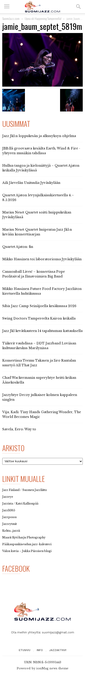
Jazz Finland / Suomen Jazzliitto (24, 490)
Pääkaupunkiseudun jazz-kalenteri (26, 544)
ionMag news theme (52, 668)
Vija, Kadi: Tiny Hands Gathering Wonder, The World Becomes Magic (41, 414)
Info (40, 650)
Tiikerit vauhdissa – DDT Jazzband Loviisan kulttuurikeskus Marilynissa (39, 345)
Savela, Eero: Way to (19, 429)
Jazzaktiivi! (57, 650)
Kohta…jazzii (11, 530)
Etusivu (24, 650)
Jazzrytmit (9, 524)
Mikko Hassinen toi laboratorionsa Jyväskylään (42, 259)
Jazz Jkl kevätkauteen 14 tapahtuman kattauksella (42, 331)
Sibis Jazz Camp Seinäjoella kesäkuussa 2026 (39, 306)
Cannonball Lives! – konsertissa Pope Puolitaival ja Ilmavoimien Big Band (33, 274)
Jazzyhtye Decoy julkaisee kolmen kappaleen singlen (39, 397)
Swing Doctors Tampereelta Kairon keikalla (38, 318)
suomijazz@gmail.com (58, 632)
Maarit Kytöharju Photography (24, 537)
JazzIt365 (8, 510)
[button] (78, 6)
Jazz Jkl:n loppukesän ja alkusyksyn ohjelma (39, 136)
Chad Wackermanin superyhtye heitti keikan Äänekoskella (39, 380)
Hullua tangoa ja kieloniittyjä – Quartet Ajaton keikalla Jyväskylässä (40, 167)
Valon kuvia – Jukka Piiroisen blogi (26, 551)
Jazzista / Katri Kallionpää (20, 503)
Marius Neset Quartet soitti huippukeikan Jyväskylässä (36, 214)
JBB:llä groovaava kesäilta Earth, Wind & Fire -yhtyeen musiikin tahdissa (41, 150)
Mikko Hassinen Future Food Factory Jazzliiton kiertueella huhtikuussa (42, 291)
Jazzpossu (9, 517)
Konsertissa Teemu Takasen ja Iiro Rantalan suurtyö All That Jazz (39, 362)
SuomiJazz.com (10, 18)
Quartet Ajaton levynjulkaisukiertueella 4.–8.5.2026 (38, 197)
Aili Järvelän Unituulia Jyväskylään (31, 183)
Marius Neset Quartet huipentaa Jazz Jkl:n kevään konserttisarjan (37, 231)
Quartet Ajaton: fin (17, 247)
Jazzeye (7, 496)
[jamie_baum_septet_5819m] (42, 60)
